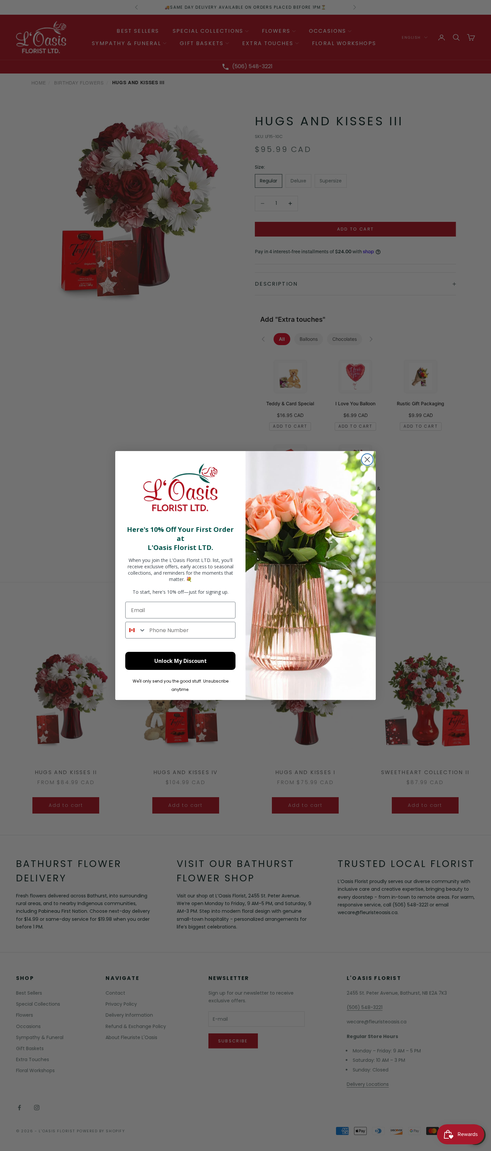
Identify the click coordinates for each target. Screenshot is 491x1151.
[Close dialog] (367, 459)
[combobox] (136, 630)
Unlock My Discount (180, 661)
